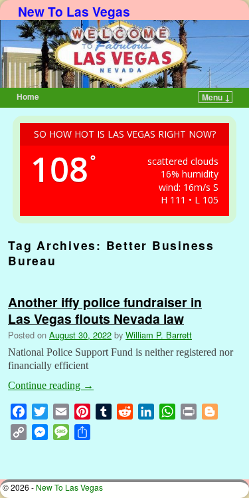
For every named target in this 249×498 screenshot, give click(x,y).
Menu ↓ (216, 97)
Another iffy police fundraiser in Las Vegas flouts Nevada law (105, 310)
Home (28, 96)
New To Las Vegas (74, 11)
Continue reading (51, 385)
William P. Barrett (158, 334)
